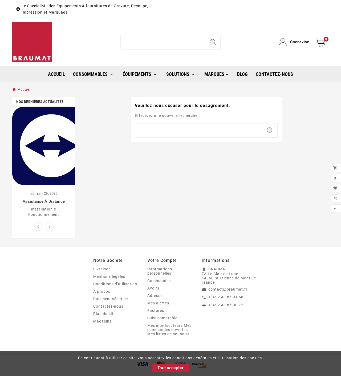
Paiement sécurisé (110, 299)
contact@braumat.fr (227, 289)
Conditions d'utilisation (115, 284)
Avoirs (153, 288)
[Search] (213, 42)
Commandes (159, 281)
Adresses (156, 296)
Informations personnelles (159, 271)
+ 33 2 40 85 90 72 (225, 305)
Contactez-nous (108, 306)
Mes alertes (158, 303)
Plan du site (104, 314)
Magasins (102, 321)
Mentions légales (109, 276)
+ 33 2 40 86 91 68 (225, 297)
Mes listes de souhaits (168, 334)
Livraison (102, 269)
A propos (101, 291)
